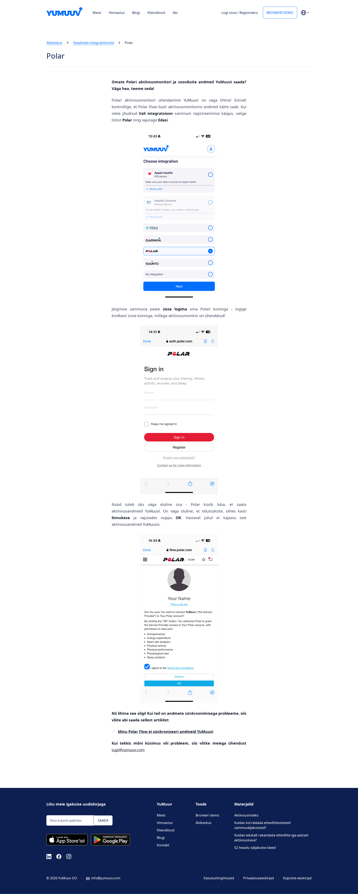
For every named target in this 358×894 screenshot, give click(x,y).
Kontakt (163, 845)
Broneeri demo (280, 12)
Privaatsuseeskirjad (258, 878)
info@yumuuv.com (105, 878)
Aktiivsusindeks (246, 815)
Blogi (136, 12)
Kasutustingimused (219, 878)
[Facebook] (58, 856)
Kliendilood (156, 12)
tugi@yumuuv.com (128, 749)
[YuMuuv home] (64, 11)
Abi (175, 12)
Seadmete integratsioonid (93, 42)
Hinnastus (117, 12)
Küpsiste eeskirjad (297, 878)
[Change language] (305, 13)
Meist (97, 12)
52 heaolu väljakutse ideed (255, 847)
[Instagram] (68, 856)
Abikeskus (54, 42)
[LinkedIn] (48, 856)
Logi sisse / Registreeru (239, 12)
